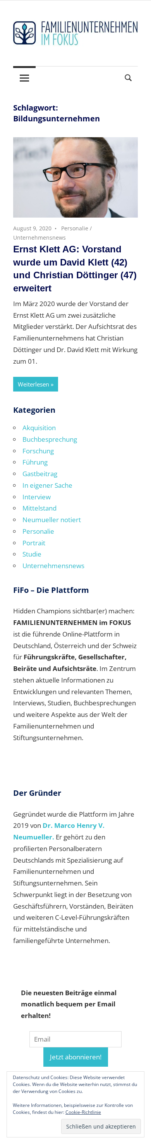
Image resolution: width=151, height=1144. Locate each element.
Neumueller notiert (51, 519)
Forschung (38, 450)
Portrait (33, 542)
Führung (35, 462)
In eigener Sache (47, 485)
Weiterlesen (33, 384)
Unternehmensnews (39, 237)
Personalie (74, 228)
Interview (36, 496)
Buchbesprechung (49, 439)
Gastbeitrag (39, 473)
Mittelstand (39, 508)
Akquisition (39, 427)
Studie (31, 554)
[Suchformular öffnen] (128, 76)
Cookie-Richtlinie (83, 1112)
